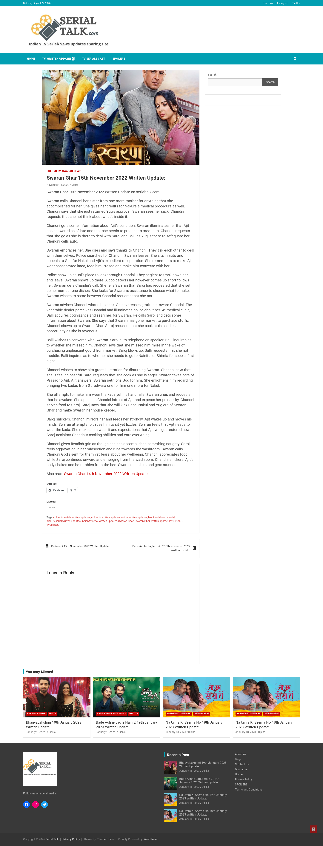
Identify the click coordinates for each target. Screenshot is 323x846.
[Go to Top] (313, 829)
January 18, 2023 (36, 732)
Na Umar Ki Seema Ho (179, 713)
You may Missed (39, 672)
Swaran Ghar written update (151, 521)
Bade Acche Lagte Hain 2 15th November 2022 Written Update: (161, 548)
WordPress (151, 839)
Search (212, 74)
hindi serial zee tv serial (161, 517)
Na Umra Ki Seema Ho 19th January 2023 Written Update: (194, 724)
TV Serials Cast (93, 58)
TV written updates (56, 58)
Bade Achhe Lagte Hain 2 (111, 713)
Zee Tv (52, 713)
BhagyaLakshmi (36, 713)
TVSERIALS (175, 521)
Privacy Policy (243, 779)
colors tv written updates (105, 517)
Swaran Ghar (71, 170)
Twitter (296, 3)
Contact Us (242, 764)
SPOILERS (119, 58)
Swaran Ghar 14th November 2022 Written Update (106, 473)
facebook (268, 3)
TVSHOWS (53, 524)
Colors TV (54, 170)
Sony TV (133, 713)
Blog (238, 759)
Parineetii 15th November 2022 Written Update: (80, 546)
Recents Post (178, 755)
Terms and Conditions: (249, 789)
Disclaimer (241, 769)
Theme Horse (105, 839)
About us (240, 754)
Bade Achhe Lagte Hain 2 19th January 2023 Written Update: (126, 724)
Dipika (75, 184)
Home (31, 58)
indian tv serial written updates (99, 521)
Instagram (282, 3)
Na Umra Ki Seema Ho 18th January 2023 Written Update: (264, 724)
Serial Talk (52, 839)
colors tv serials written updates (71, 517)
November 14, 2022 (58, 184)
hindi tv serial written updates (64, 521)
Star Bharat (201, 713)
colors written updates (134, 517)
